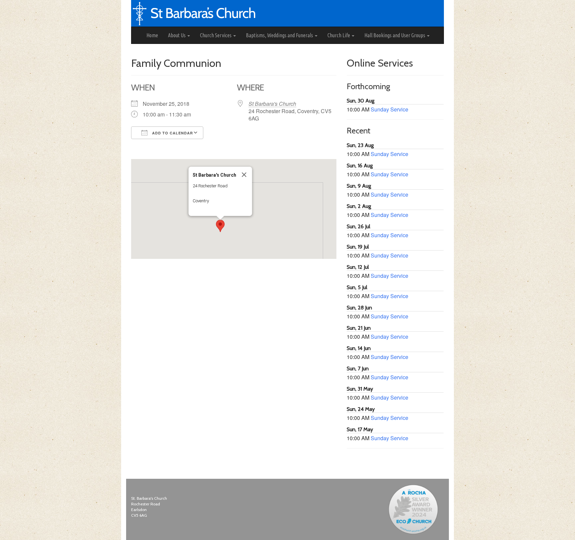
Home (152, 35)
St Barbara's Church (272, 103)
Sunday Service (389, 109)
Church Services (216, 35)
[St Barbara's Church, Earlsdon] (136, 35)
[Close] (244, 175)
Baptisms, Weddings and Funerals (280, 35)
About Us (177, 35)
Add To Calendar (172, 132)
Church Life (339, 35)
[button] (220, 226)
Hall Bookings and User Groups (395, 35)
